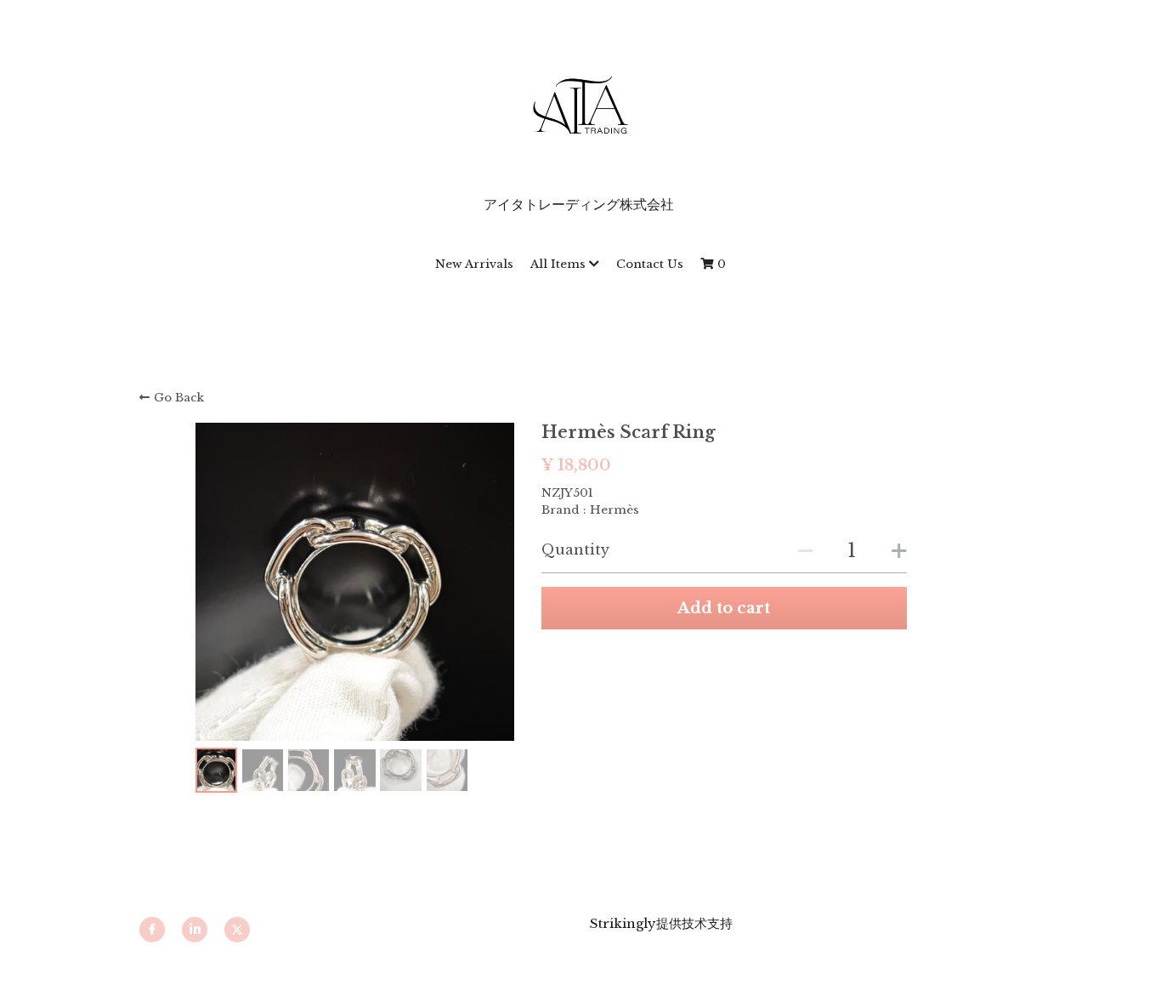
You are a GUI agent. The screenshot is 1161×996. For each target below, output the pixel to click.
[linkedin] (194, 929)
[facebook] (152, 929)
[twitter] (237, 929)
